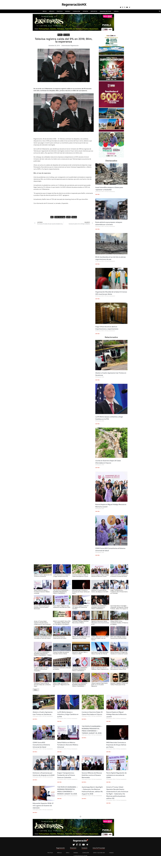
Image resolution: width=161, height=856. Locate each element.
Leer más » (97, 194)
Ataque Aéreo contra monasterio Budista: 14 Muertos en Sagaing (119, 623)
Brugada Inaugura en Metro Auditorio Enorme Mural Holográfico (41, 669)
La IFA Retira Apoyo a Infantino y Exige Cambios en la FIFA (61, 575)
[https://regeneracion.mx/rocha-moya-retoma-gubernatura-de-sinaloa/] (61, 632)
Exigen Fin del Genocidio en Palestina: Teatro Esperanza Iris (99, 668)
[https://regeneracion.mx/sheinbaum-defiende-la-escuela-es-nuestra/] (61, 663)
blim (52, 217)
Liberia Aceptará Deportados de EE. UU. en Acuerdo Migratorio (99, 684)
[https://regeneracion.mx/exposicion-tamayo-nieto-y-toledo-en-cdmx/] (80, 648)
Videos (116, 11)
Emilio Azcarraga (60, 217)
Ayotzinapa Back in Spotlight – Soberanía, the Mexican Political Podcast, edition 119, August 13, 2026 (119, 607)
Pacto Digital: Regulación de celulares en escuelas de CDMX (61, 606)
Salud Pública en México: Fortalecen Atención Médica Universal (42, 592)
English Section (105, 11)
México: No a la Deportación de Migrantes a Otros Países (81, 637)
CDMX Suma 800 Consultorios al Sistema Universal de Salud (119, 575)
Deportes (94, 11)
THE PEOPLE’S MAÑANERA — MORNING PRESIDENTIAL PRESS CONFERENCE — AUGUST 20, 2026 (80, 669)
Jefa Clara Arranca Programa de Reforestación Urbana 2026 (119, 668)
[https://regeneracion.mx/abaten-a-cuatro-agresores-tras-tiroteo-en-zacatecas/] (42, 570)
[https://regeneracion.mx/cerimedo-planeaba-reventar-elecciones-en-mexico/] (80, 617)
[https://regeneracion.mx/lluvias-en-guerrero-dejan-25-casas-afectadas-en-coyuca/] (80, 570)
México (51, 11)
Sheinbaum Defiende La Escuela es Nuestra (62, 668)
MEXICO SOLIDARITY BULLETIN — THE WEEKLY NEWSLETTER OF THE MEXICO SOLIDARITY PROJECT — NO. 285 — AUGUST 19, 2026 (61, 623)
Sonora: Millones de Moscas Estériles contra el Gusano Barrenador (41, 607)
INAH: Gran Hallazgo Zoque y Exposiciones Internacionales (118, 637)
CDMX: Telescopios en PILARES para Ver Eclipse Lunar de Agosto (100, 638)
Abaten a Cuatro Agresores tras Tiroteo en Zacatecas (43, 575)
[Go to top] (157, 852)
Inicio (45, 11)
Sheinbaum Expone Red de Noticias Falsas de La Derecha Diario (42, 684)
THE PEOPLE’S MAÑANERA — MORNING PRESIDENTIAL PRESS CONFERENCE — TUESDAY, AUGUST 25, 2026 (61, 592)
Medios (60, 35)
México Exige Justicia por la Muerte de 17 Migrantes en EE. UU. (61, 684)
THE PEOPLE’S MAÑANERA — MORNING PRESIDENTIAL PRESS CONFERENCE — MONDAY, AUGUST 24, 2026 (99, 607)
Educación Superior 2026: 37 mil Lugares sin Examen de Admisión (80, 607)
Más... (36, 690)
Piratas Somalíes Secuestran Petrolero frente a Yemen (61, 653)
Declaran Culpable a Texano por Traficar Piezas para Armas (119, 683)
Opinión (85, 11)
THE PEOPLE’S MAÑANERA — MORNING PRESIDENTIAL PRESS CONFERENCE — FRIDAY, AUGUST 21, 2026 (43, 654)
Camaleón (76, 11)
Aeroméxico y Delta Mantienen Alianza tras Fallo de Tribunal (99, 653)
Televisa (74, 217)
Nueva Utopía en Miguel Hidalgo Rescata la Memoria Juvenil (100, 575)
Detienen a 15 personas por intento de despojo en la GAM (99, 591)
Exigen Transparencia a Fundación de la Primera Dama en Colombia (118, 592)
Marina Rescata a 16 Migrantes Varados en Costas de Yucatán (119, 653)
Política (60, 11)
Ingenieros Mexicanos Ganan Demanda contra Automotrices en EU (100, 623)
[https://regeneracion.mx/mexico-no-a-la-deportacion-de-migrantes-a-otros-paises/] (80, 632)
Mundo (67, 11)
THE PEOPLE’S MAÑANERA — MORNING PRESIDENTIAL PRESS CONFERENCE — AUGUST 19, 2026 (80, 684)
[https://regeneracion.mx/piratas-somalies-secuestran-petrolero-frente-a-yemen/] (61, 648)
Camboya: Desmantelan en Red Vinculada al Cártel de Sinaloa (42, 637)
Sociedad (66, 35)
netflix (68, 217)
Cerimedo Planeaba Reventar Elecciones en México (80, 622)
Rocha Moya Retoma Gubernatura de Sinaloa (59, 637)
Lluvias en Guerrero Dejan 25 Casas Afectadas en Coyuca (80, 575)
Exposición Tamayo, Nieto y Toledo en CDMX (79, 653)
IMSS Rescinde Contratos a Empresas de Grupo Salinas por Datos (81, 592)
